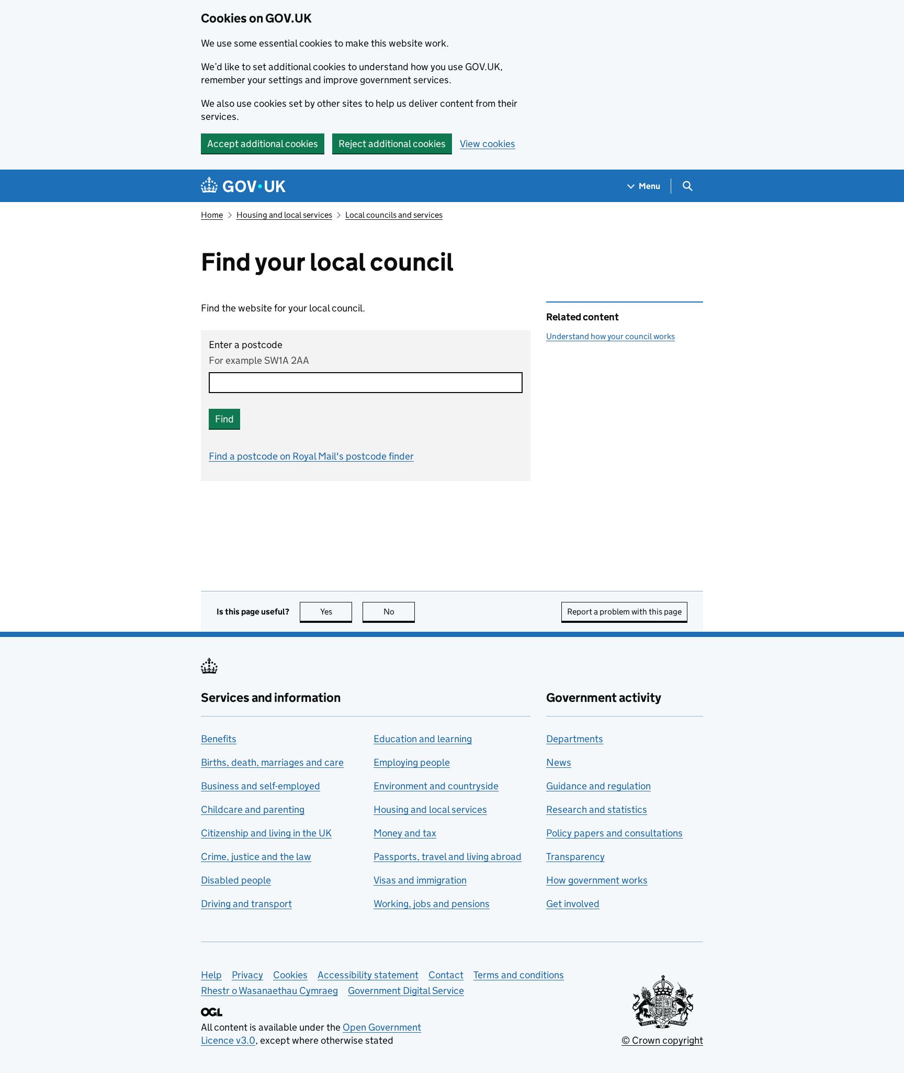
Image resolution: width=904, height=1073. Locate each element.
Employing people (412, 762)
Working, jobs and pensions (432, 904)
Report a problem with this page (624, 612)
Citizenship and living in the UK (266, 833)
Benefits (218, 739)
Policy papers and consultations (614, 833)
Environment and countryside (436, 786)
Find (224, 419)
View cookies (487, 144)
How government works (597, 880)
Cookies (290, 975)
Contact (446, 975)
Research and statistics (596, 809)
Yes (336, 612)
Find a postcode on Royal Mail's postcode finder (311, 456)
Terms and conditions (518, 975)
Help (211, 975)
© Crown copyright (662, 1040)
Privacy (247, 975)
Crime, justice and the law (256, 857)
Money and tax (405, 833)
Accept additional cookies (262, 144)
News (558, 762)
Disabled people (236, 880)
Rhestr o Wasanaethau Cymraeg (269, 991)
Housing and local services (284, 215)
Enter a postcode (245, 345)
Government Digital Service (406, 991)
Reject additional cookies (392, 144)
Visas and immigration (420, 880)
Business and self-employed (260, 786)
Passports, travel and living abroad (448, 857)
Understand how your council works (610, 336)
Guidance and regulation (598, 786)
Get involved (573, 904)
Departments (574, 739)
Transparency (575, 857)
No (399, 612)
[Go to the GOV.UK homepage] (243, 186)
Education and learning (423, 739)
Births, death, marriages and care (272, 762)
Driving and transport (246, 904)
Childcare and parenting (252, 809)
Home (212, 215)
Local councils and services (394, 215)
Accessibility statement (368, 975)
